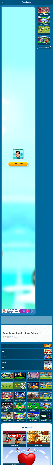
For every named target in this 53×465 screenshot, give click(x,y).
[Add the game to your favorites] (40, 333)
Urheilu (8, 329)
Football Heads (22, 329)
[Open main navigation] (2, 2)
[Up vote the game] (24, 311)
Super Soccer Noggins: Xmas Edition (36, 329)
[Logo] (26, 2)
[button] (50, 2)
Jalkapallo (14, 329)
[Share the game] (31, 311)
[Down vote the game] (27, 311)
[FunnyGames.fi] (3, 329)
